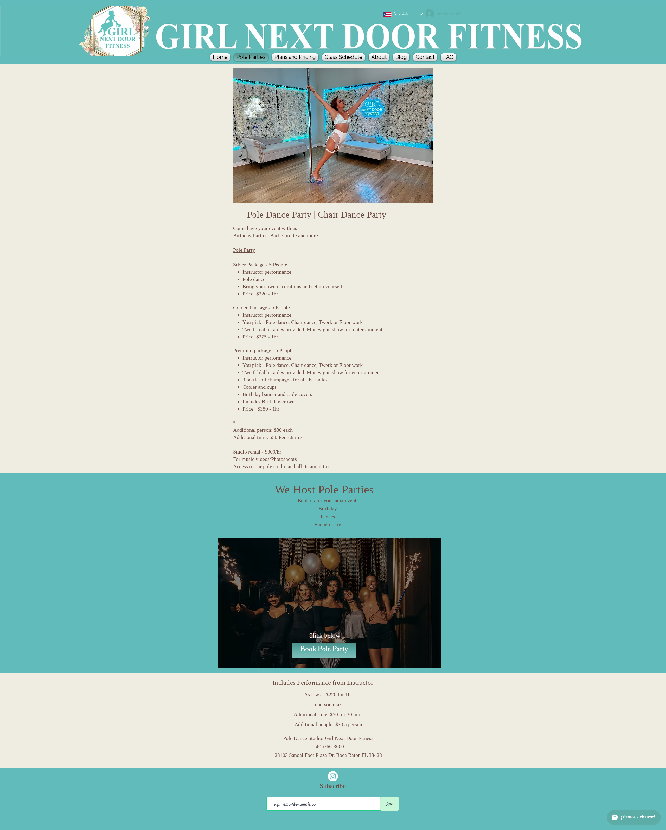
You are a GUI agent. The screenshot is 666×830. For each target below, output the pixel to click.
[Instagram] (333, 776)
